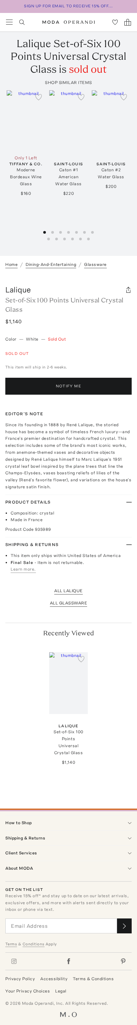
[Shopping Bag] (128, 22)
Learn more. (23, 569)
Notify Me (68, 386)
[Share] (128, 289)
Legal (61, 990)
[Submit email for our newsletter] (124, 925)
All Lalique (68, 590)
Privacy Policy (20, 978)
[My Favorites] (115, 22)
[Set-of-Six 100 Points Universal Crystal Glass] (68, 683)
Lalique (18, 289)
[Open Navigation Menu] (9, 22)
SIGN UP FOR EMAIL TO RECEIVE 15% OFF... (68, 6)
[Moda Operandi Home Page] (68, 22)
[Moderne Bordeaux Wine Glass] (26, 121)
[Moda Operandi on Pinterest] (123, 961)
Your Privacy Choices (27, 990)
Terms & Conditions (93, 978)
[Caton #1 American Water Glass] (68, 121)
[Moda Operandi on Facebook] (68, 961)
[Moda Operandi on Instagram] (14, 961)
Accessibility (54, 978)
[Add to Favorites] (39, 97)
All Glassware (68, 602)
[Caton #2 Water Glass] (111, 121)
